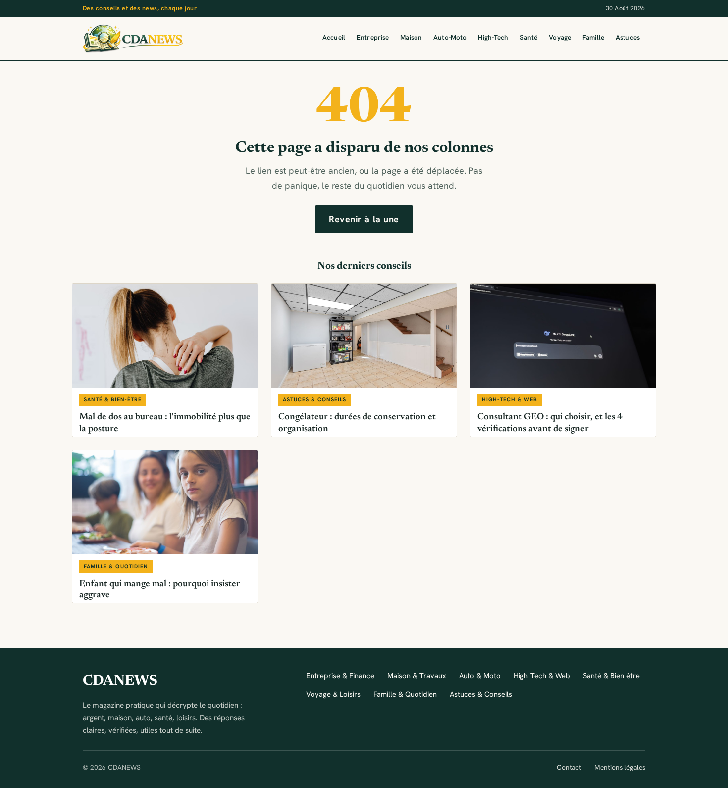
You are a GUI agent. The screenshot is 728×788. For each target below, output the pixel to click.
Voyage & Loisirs (333, 694)
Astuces (628, 37)
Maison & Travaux (416, 675)
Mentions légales (619, 767)
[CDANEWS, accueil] (133, 38)
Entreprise (373, 37)
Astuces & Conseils (481, 694)
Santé (529, 37)
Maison (411, 37)
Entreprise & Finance (340, 675)
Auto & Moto (480, 675)
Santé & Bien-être (611, 675)
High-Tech (493, 37)
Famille (593, 37)
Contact (569, 767)
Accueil (333, 37)
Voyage (560, 37)
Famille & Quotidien (405, 694)
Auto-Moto (450, 37)
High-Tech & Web (542, 675)
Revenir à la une (364, 219)
